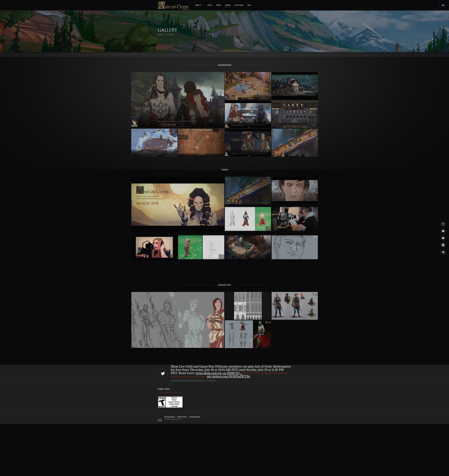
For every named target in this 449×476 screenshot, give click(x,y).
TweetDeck (212, 380)
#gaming (214, 373)
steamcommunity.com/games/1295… (253, 369)
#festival (271, 373)
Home (160, 35)
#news (202, 373)
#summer (177, 376)
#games (238, 373)
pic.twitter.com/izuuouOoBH (205, 376)
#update (191, 373)
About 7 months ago (178, 380)
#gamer (226, 373)
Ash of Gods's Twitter (197, 380)
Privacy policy (169, 417)
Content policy (195, 417)
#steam (260, 373)
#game (249, 373)
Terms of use (182, 417)
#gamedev (178, 373)
